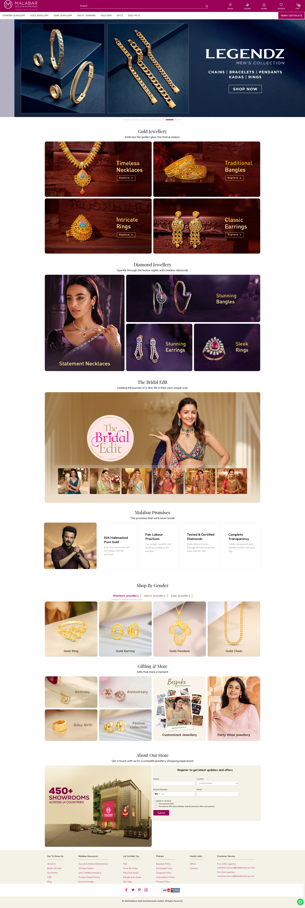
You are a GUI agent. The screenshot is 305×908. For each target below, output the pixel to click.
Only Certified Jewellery (89, 872)
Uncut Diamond (86, 15)
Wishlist (281, 8)
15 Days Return (86, 868)
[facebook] (126, 889)
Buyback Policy (163, 864)
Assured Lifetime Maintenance (93, 864)
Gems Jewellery (63, 15)
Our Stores (52, 872)
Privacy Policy (163, 881)
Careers (194, 868)
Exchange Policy (164, 868)
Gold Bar (106, 15)
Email (199, 789)
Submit (161, 812)
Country (247, 8)
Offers (193, 864)
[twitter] (132, 889)
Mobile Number (160, 789)
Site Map (127, 881)
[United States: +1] (157, 794)
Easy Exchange (86, 881)
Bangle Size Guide (132, 877)
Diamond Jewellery (13, 15)
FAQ (125, 864)
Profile (264, 8)
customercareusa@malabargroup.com (236, 867)
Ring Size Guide (131, 872)
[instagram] (145, 889)
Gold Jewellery (39, 15)
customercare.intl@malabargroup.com (235, 876)
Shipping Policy (163, 872)
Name (156, 779)
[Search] (205, 6)
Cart (297, 7)
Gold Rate (134, 15)
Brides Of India (54, 868)
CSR (49, 877)
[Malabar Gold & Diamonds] (20, 5)
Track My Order (130, 868)
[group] (116, 546)
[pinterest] (139, 889)
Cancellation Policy (165, 877)
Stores (230, 8)
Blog (49, 881)
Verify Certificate (291, 15)
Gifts (120, 15)
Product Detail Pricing (89, 877)
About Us (51, 864)
